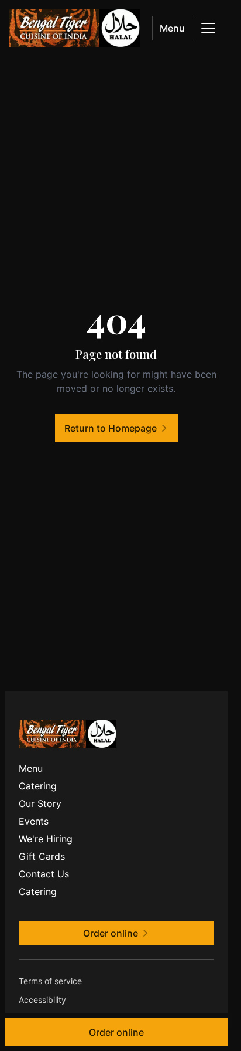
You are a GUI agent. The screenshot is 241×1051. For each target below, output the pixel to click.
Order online (116, 1032)
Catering (38, 786)
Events (34, 821)
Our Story (40, 803)
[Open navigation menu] (208, 28)
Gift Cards (42, 856)
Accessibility (42, 1000)
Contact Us (44, 874)
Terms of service (50, 981)
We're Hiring (46, 839)
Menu (172, 28)
